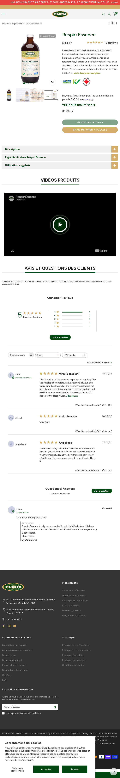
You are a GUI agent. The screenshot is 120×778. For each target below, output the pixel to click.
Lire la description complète (87, 73)
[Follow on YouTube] (14, 626)
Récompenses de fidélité (75, 600)
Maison (5, 24)
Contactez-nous (70, 605)
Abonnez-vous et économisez (17, 650)
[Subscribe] (55, 707)
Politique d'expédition (73, 655)
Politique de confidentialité (19, 760)
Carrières (6, 675)
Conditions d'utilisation (73, 665)
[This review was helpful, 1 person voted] (103, 405)
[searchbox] (18, 355)
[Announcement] (60, 2)
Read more (72, 396)
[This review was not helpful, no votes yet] (109, 405)
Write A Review (60, 337)
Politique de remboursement (76, 650)
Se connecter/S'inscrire (73, 590)
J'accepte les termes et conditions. (24, 713)
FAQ (4, 680)
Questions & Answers (60, 489)
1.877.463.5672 (14, 619)
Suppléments (18, 24)
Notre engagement (12, 660)
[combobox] (48, 355)
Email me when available (90, 129)
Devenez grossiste (71, 610)
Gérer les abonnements (74, 595)
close (6, 2)
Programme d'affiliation (74, 615)
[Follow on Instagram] (9, 626)
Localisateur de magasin (14, 645)
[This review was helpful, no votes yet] (103, 431)
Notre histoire (9, 655)
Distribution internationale (15, 670)
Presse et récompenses (14, 665)
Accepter (46, 769)
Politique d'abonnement (74, 660)
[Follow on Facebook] (3, 626)
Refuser (75, 769)
